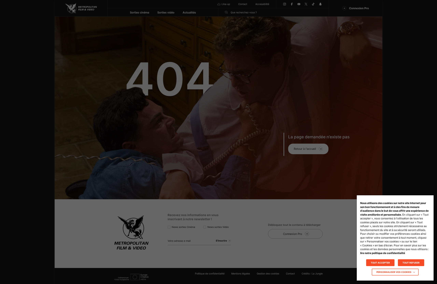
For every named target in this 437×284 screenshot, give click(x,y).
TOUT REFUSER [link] (411, 262)
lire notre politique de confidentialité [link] (382, 253)
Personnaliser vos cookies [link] (393, 272)
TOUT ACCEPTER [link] (380, 262)
